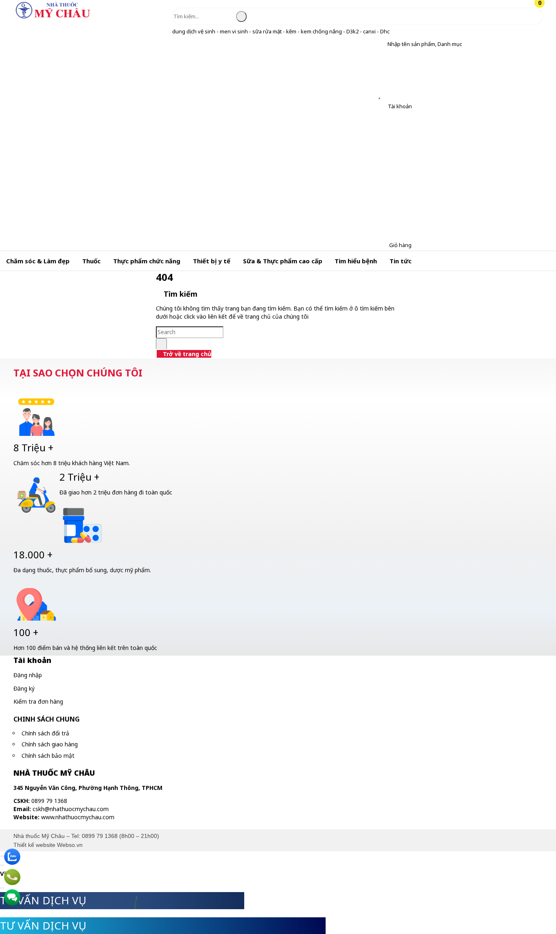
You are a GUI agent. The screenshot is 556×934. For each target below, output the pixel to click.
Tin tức (401, 261)
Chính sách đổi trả (45, 733)
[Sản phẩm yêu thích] (381, 95)
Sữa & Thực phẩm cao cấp (282, 261)
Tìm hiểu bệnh (356, 261)
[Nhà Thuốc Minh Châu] (52, 18)
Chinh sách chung (46, 719)
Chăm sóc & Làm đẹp (38, 261)
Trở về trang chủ (186, 354)
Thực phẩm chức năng (146, 261)
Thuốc (91, 261)
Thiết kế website (34, 845)
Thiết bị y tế (211, 261)
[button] (381, 44)
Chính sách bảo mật (48, 755)
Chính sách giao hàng (50, 744)
